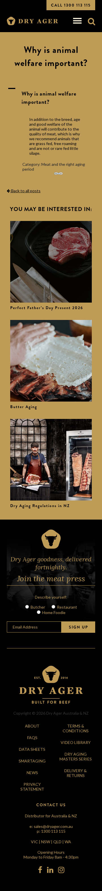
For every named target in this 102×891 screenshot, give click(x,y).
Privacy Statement (32, 786)
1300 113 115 (53, 831)
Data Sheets (32, 749)
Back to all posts (25, 190)
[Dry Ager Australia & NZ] (32, 21)
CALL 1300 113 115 (71, 5)
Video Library (76, 742)
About (32, 725)
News (32, 772)
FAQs (32, 737)
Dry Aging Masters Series (76, 756)
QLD (57, 841)
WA (68, 841)
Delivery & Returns (75, 773)
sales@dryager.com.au (53, 826)
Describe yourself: (51, 597)
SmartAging (32, 760)
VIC (34, 841)
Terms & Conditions (76, 728)
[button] (51, 98)
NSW (45, 841)
